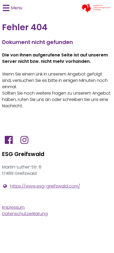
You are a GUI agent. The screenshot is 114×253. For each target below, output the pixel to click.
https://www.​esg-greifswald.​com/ (45, 186)
